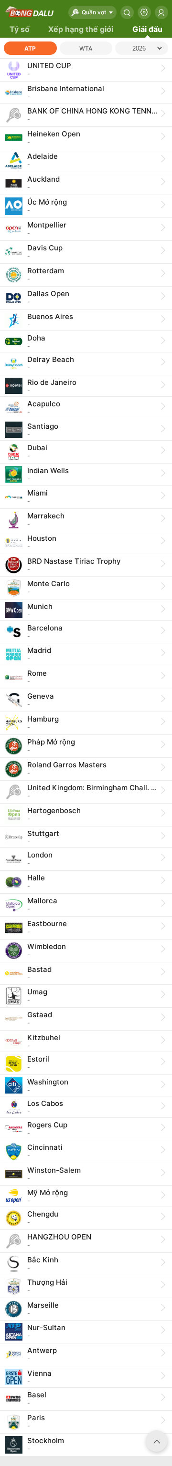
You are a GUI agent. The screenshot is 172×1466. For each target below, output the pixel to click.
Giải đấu (147, 29)
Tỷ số (20, 29)
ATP (30, 48)
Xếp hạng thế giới (80, 29)
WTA (85, 48)
